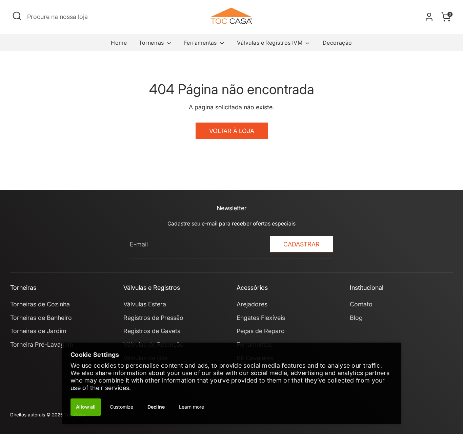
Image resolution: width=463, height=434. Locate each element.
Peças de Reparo (261, 330)
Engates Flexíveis (261, 317)
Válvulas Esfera (144, 304)
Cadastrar (301, 244)
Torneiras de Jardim (38, 330)
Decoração (337, 42)
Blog (356, 317)
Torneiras (152, 42)
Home (119, 42)
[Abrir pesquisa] (17, 16)
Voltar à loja (231, 130)
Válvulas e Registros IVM (270, 42)
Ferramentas (201, 42)
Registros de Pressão (153, 317)
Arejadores (252, 304)
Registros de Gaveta (152, 330)
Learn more (191, 407)
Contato (361, 304)
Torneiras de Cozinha (40, 304)
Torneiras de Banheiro (41, 317)
